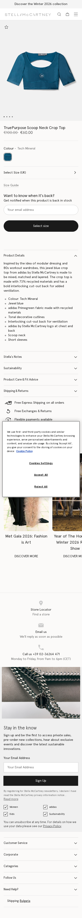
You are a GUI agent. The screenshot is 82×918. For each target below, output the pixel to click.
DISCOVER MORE (26, 556)
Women (14, 807)
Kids (12, 814)
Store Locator (41, 609)
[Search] (59, 14)
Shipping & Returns (16, 391)
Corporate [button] (11, 854)
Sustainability (13, 368)
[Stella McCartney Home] (28, 14)
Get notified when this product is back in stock (38, 200)
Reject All (41, 486)
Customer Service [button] (15, 843)
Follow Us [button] (10, 877)
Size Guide (11, 185)
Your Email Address (17, 758)
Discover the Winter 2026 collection (41, 4)
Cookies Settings (41, 463)
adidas (52, 807)
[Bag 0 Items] (67, 14)
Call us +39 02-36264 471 (41, 654)
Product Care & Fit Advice (21, 379)
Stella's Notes (13, 357)
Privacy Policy (52, 826)
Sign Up (41, 780)
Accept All (41, 475)
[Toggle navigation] (76, 14)
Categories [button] (11, 866)
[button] (41, 70)
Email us (41, 632)
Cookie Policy (24, 451)
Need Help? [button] (11, 889)
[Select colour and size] (6, 27)
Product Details (14, 255)
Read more (11, 799)
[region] (41, 459)
